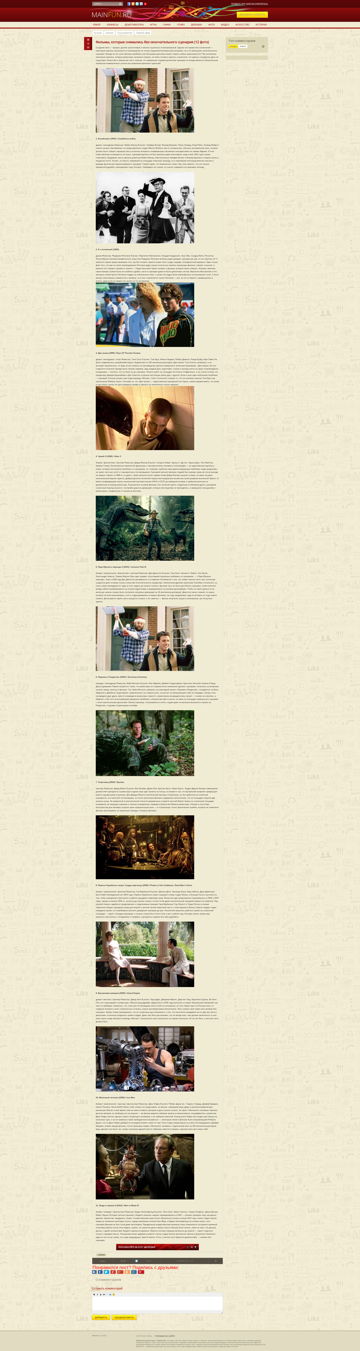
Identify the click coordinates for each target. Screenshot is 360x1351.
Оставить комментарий (107, 1288)
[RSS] (133, 4)
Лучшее (98, 32)
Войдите (236, 4)
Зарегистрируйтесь (257, 4)
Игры (153, 25)
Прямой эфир (143, 32)
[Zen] (145, 4)
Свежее (109, 32)
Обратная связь (144, 1336)
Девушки (196, 25)
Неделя (243, 46)
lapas (148, 1261)
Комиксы (112, 25)
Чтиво (181, 25)
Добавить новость (252, 14)
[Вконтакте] (141, 4)
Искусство (242, 25)
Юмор (97, 25)
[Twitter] (137, 4)
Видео (225, 25)
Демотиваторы (134, 25)
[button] (94, 1294)
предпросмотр (124, 1317)
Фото (211, 25)
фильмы (102, 1255)
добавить (101, 1317)
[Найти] (120, 4)
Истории (261, 25)
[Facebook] (129, 4)
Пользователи (124, 32)
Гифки (167, 25)
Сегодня (233, 46)
